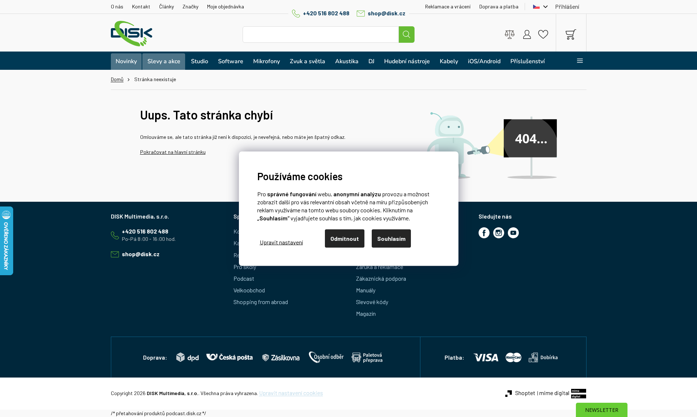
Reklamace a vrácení (448, 6)
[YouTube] (513, 232)
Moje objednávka (225, 6)
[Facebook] (484, 232)
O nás (117, 6)
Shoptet (525, 392)
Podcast (243, 278)
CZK (538, 6)
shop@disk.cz (386, 13)
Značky (190, 6)
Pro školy (244, 266)
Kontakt (141, 6)
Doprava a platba (498, 6)
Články (166, 6)
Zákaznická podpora (381, 278)
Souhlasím (391, 238)
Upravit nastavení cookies (291, 392)
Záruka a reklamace (379, 266)
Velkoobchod (249, 290)
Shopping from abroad (260, 301)
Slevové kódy (372, 301)
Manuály (365, 290)
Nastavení (281, 242)
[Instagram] (498, 232)
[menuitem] (126, 61)
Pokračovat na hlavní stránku (173, 152)
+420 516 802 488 (326, 13)
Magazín (366, 313)
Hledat (406, 34)
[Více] (575, 61)
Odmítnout (344, 238)
